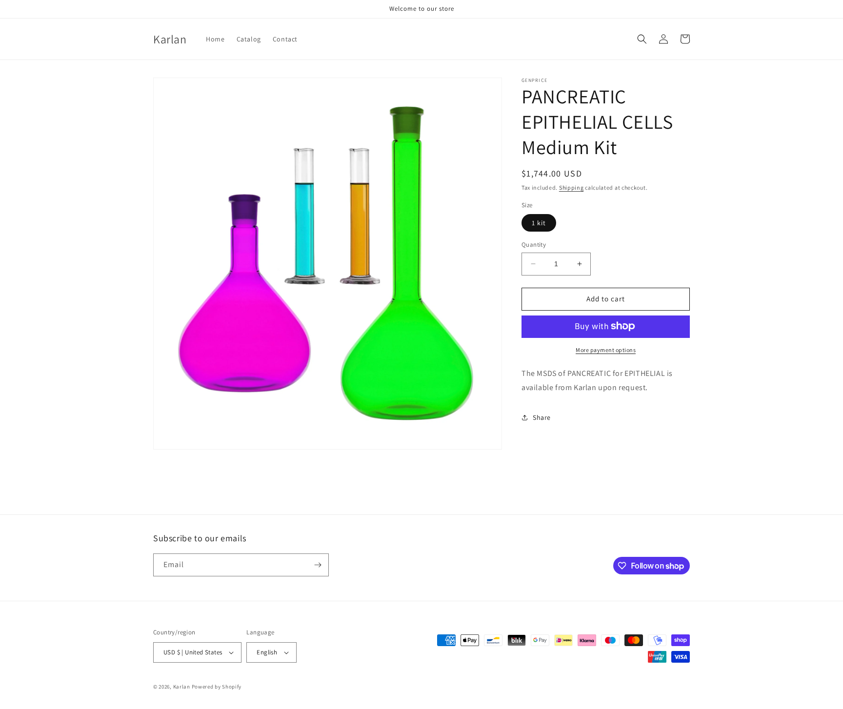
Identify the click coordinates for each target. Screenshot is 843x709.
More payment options (606, 349)
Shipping (571, 187)
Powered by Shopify (217, 686)
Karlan (181, 686)
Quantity (534, 244)
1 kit (539, 222)
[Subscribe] (317, 564)
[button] (642, 39)
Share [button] (542, 417)
